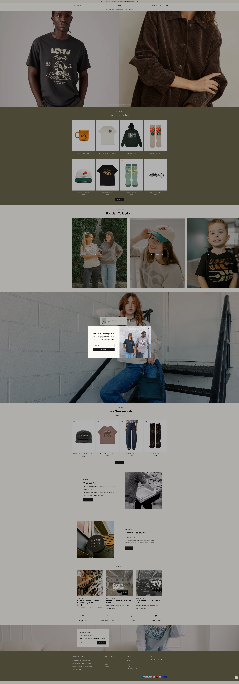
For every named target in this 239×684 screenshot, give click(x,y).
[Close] (148, 328)
